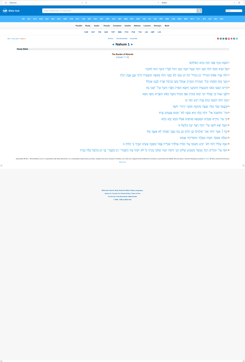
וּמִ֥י (203, 94)
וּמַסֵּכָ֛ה (153, 144)
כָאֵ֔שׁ (166, 94)
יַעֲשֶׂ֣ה (205, 106)
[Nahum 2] (242, 171)
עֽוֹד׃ (149, 131)
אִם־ (206, 131)
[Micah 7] (3, 171)
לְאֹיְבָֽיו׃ (148, 69)
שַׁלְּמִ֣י (158, 150)
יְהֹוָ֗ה (225, 75)
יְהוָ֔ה (209, 69)
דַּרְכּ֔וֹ (139, 75)
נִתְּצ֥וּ (151, 94)
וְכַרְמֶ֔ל (169, 81)
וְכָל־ (206, 81)
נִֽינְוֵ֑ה (218, 62)
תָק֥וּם (176, 112)
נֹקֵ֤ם (180, 69)
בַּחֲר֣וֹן (192, 94)
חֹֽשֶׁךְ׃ (175, 106)
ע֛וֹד (131, 150)
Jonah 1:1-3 (122, 57)
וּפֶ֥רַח (162, 81)
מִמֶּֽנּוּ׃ (145, 94)
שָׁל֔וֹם (183, 150)
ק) (184, 75)
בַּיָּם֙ (220, 81)
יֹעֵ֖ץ (191, 125)
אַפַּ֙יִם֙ (213, 75)
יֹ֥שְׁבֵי (152, 87)
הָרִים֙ (225, 87)
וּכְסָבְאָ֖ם (198, 119)
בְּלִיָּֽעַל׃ (184, 125)
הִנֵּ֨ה (225, 150)
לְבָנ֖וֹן (156, 81)
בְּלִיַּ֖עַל (95, 150)
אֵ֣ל (226, 69)
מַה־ (225, 112)
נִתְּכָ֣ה (173, 94)
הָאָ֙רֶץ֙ (178, 87)
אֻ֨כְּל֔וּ (181, 119)
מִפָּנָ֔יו (171, 87)
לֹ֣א (174, 75)
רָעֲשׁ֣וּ (218, 87)
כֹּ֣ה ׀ (224, 131)
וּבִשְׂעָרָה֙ (147, 75)
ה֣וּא (194, 112)
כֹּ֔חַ (188, 75)
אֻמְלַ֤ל (182, 81)
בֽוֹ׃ (186, 100)
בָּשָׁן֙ (176, 81)
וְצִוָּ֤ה (224, 144)
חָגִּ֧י (177, 150)
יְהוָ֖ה (198, 69)
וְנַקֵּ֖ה (179, 75)
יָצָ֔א (219, 125)
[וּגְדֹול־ (206, 75)
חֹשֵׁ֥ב (213, 125)
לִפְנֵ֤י (225, 94)
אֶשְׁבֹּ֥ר (216, 137)
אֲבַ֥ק (128, 75)
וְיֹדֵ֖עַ (196, 100)
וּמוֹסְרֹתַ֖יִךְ (192, 137)
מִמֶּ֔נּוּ (211, 87)
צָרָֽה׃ (161, 112)
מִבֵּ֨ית (182, 144)
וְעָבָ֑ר (172, 131)
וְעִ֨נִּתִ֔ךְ (166, 131)
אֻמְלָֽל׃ (149, 81)
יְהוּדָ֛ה (171, 150)
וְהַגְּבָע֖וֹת (203, 87)
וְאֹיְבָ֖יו (189, 106)
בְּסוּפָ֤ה (156, 75)
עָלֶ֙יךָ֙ (218, 144)
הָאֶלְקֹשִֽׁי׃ (193, 62)
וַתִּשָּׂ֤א (186, 87)
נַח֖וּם (202, 62)
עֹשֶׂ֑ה (188, 112)
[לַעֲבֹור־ (124, 150)
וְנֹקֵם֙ (215, 69)
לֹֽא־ (182, 112)
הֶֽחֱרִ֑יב (190, 81)
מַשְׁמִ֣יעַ (191, 150)
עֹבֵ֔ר (217, 106)
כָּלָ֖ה (211, 106)
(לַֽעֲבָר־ (111, 150)
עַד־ (222, 119)
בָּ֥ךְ (104, 150)
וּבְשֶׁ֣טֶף (224, 106)
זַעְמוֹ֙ (219, 94)
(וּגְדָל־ (194, 75)
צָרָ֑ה (201, 100)
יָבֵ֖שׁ (170, 119)
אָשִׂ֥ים (145, 144)
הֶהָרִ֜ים (213, 150)
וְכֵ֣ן (192, 131)
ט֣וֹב (226, 100)
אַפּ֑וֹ (186, 94)
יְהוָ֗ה (163, 75)
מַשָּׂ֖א (225, 62)
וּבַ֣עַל (192, 69)
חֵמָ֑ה (185, 69)
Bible (8, 38)
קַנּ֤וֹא (221, 69)
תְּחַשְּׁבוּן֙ (218, 112)
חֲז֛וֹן (208, 62)
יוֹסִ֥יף (137, 150)
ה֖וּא (155, 69)
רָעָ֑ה (196, 125)
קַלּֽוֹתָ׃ (128, 144)
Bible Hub (122, 162)
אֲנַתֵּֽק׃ (183, 137)
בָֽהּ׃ (147, 87)
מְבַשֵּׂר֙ (199, 150)
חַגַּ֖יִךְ (164, 150)
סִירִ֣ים (215, 119)
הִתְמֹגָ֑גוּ (194, 87)
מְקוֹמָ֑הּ (197, 106)
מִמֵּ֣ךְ (224, 125)
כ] (200, 75)
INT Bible (207, 159)
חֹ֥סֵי (190, 100)
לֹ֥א (160, 131)
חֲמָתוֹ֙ (180, 94)
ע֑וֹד (188, 144)
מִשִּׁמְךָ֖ (194, 144)
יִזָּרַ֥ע (201, 144)
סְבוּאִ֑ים (189, 119)
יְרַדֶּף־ (182, 106)
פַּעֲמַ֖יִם (168, 112)
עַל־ (207, 125)
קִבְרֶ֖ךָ (138, 144)
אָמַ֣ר (218, 131)
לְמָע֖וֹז (214, 100)
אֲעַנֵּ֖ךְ (154, 131)
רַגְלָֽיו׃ (122, 75)
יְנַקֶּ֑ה (169, 75)
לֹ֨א (142, 150)
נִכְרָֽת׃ (82, 150)
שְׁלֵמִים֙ (199, 131)
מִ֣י (215, 94)
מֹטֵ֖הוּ (209, 137)
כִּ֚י (226, 119)
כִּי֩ (146, 150)
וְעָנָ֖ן (134, 75)
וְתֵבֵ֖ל (164, 87)
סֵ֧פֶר (213, 62)
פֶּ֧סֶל (160, 144)
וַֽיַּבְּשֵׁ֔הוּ (213, 81)
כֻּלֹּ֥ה (89, 150)
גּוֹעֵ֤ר (225, 81)
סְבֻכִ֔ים (207, 119)
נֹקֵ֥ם (204, 69)
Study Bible (15, 38)
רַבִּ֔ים (187, 131)
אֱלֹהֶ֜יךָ (175, 144)
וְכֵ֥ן (182, 131)
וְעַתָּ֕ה (224, 137)
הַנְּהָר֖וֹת (199, 81)
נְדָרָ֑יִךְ (151, 150)
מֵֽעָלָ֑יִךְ (201, 137)
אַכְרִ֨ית (166, 144)
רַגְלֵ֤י (206, 150)
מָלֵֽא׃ (164, 119)
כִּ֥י (133, 144)
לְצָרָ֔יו (168, 69)
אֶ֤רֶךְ (219, 75)
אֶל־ (210, 112)
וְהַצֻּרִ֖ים (159, 94)
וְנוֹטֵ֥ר (161, 69)
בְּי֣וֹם (207, 100)
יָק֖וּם (198, 94)
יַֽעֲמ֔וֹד (209, 94)
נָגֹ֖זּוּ (178, 131)
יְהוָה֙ (174, 69)
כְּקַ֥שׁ (175, 119)
